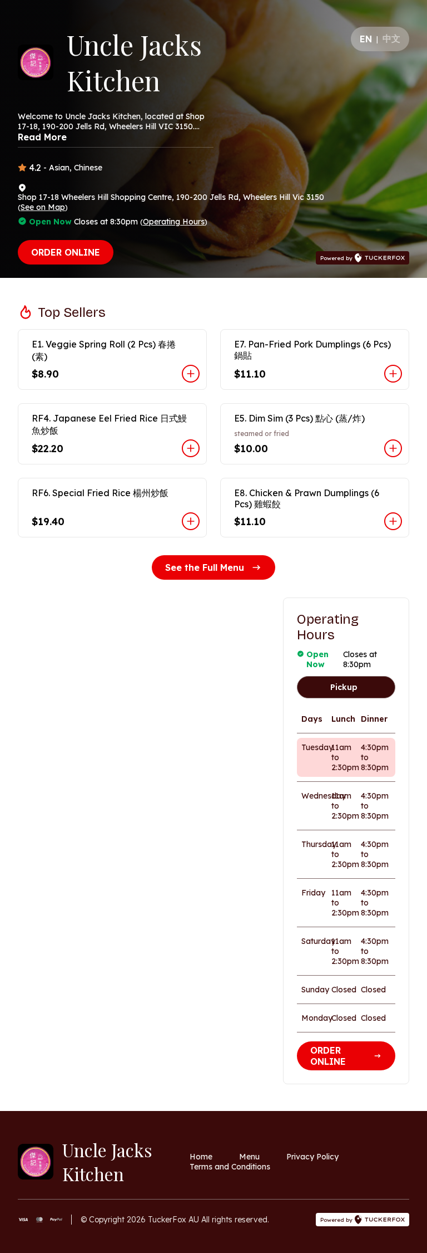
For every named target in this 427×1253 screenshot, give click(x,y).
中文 (391, 38)
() (43, 207)
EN (366, 39)
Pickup (344, 687)
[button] (112, 359)
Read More (42, 137)
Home (201, 1157)
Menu (249, 1157)
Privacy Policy (312, 1157)
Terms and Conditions (230, 1167)
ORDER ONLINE (65, 252)
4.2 (35, 167)
